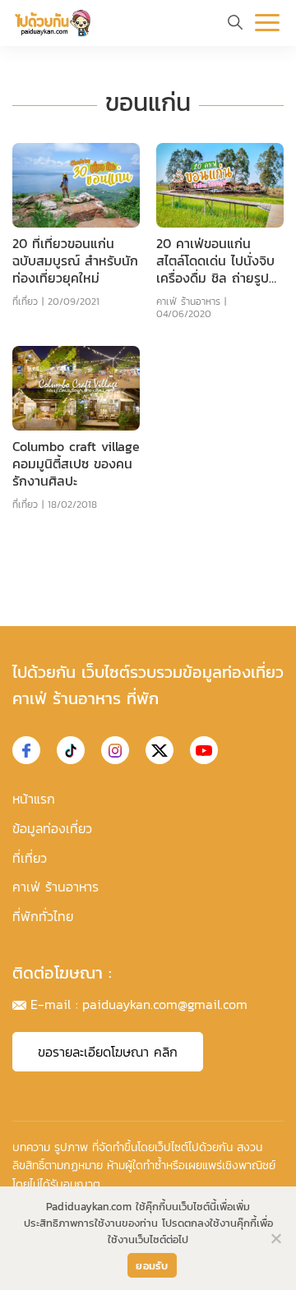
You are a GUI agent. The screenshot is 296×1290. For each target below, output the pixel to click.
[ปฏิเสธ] (275, 1238)
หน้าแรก (33, 799)
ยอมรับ (152, 1266)
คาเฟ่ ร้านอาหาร (188, 301)
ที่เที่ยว (25, 301)
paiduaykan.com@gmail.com (164, 1004)
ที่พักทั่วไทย (42, 916)
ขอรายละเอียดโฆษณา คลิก (108, 1052)
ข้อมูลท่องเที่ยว (52, 828)
